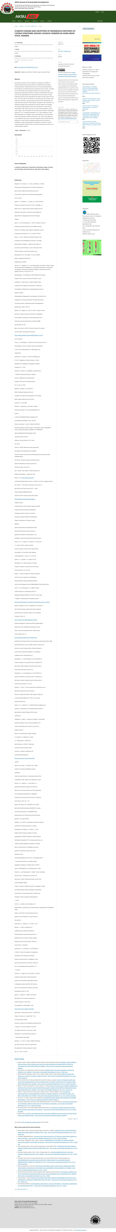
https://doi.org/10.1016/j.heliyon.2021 (25, 758)
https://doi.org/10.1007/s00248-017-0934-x (26, 620)
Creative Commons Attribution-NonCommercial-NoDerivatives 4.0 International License (67, 74)
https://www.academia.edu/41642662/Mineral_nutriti (29, 335)
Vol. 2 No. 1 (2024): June (31, 26)
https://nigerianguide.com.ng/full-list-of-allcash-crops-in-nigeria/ (32, 602)
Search (101, 21)
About (19, 21)
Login (102, 12)
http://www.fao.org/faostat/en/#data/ (25, 499)
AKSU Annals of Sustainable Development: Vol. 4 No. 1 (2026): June (50, 1072)
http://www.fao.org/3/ (28, 478)
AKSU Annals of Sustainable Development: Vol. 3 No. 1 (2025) (34, 1176)
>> (27, 1189)
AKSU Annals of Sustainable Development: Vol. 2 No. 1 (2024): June (54, 1090)
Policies (35, 21)
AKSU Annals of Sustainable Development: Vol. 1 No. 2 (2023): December (57, 1095)
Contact (50, 21)
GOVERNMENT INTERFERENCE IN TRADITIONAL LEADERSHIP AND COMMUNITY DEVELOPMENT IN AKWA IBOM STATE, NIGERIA (91, 115)
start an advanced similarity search (31, 1122)
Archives (21, 26)
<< (15, 1189)
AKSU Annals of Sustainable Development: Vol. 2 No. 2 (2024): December (48, 1138)
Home (13, 21)
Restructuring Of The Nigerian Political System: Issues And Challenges (90, 107)
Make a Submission (88, 28)
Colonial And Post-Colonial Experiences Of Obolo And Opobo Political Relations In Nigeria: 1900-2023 (91, 124)
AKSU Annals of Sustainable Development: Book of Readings (42, 1099)
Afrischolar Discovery (81, 1230)
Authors (27, 21)
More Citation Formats (64, 121)
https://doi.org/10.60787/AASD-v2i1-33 (27, 67)
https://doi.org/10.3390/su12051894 (24, 1009)
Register (97, 12)
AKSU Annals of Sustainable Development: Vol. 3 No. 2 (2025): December (56, 1084)
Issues (42, 21)
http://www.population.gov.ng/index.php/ (26, 637)
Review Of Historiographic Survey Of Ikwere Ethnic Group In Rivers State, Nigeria (91, 100)
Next (75, 1119)
